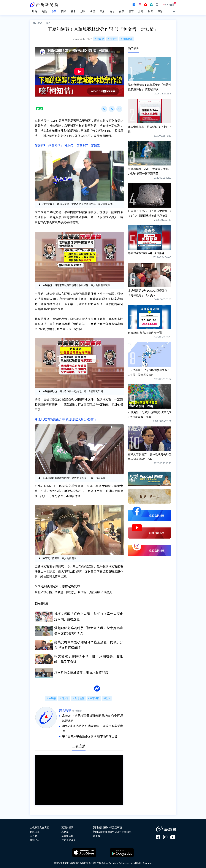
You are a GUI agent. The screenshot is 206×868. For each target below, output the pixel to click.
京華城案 (95, 698)
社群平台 (35, 840)
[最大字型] (119, 109)
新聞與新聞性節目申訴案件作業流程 (112, 831)
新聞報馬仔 (67, 836)
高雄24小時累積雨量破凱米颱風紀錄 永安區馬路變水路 (92, 718)
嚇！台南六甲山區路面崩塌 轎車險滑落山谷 (89, 736)
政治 (48, 23)
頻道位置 (35, 831)
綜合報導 (65, 710)
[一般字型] (112, 109)
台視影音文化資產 (39, 827)
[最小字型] (104, 109)
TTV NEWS (37, 23)
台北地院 (127, 38)
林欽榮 (100, 38)
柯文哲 (113, 38)
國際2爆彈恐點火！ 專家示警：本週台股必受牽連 (92, 728)
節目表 (33, 836)
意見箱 (65, 831)
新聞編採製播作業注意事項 (107, 827)
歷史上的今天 (68, 840)
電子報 (96, 836)
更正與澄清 (67, 827)
